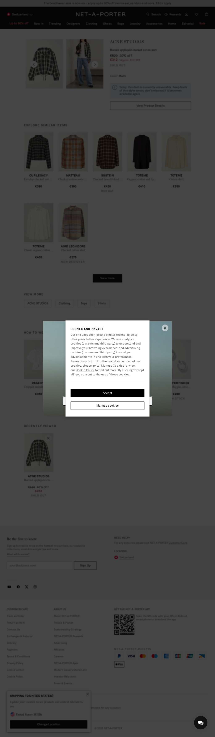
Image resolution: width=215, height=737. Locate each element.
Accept (107, 393)
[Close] (165, 328)
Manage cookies (107, 405)
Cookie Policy (85, 370)
